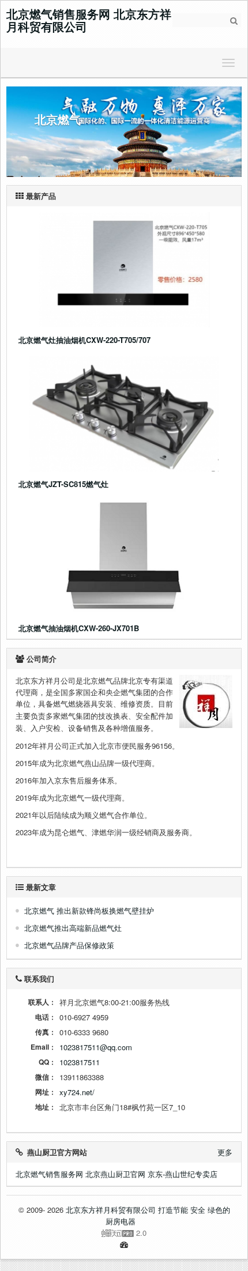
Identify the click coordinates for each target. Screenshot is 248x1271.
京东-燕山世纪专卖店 (182, 1173)
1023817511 (79, 1062)
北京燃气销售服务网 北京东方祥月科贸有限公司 (88, 20)
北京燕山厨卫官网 (115, 1173)
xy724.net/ (77, 1092)
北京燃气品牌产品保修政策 (69, 945)
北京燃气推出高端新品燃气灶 (73, 927)
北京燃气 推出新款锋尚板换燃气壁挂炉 (89, 910)
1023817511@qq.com (95, 1047)
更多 (224, 1151)
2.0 (80, 1233)
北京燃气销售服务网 (49, 1173)
